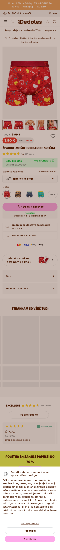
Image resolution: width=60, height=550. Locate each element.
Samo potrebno (30, 523)
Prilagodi (30, 530)
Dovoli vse (30, 539)
